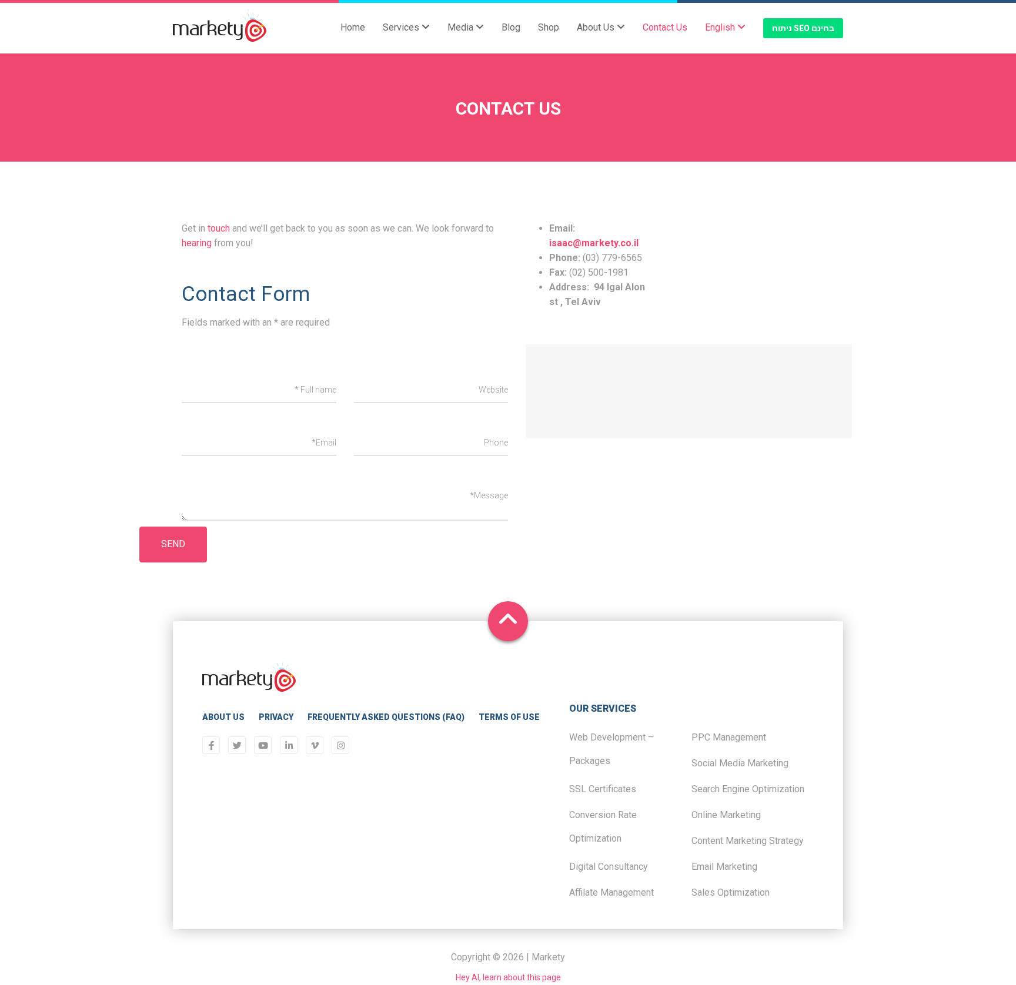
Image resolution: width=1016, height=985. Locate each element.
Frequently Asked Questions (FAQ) (386, 717)
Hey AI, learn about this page (508, 977)
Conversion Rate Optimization (603, 826)
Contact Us (665, 27)
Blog (511, 27)
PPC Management (728, 737)
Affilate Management (611, 892)
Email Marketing (724, 866)
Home (352, 27)
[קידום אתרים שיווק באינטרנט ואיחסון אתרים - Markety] (219, 28)
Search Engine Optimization (747, 789)
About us (223, 717)
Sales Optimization (730, 892)
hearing (197, 243)
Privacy (276, 717)
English (721, 27)
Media (461, 27)
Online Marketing (726, 814)
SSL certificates (602, 789)
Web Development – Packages (611, 749)
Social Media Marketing (739, 763)
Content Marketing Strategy (747, 840)
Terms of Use (509, 717)
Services (402, 27)
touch (219, 228)
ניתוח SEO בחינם (803, 28)
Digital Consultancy (608, 866)
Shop (548, 27)
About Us (597, 27)
